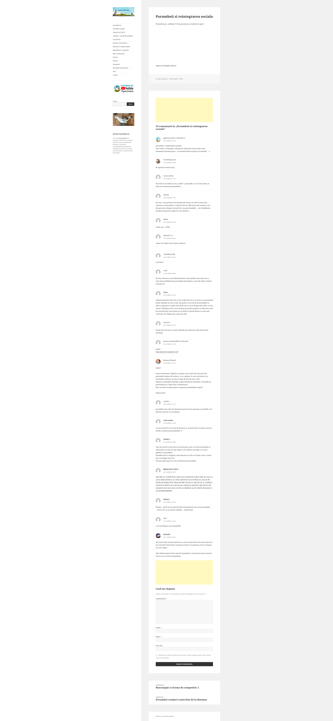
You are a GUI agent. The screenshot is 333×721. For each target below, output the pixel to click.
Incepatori (116, 64)
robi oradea (168, 420)
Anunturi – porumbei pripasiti (123, 36)
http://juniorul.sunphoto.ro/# (167, 352)
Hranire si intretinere (120, 43)
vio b (165, 219)
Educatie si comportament (121, 47)
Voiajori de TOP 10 (119, 32)
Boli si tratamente (119, 54)
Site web (159, 646)
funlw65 (166, 534)
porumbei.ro (117, 25)
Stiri (114, 71)
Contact (115, 75)
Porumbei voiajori (119, 29)
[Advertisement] (184, 110)
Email (159, 637)
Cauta (115, 101)
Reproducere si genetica (121, 50)
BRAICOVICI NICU (170, 469)
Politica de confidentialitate (165, 716)
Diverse (115, 61)
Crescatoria (116, 39)
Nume (158, 628)
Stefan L (166, 439)
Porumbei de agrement (120, 68)
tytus (165, 292)
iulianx (166, 499)
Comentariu (161, 599)
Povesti (115, 57)
